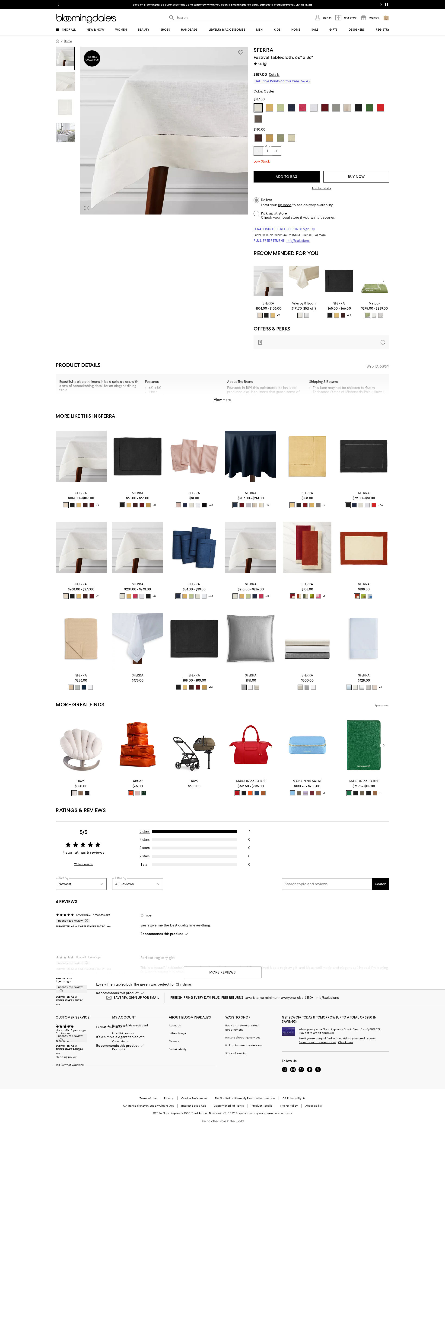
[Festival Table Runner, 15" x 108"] (194, 638)
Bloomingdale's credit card (130, 1025)
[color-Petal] (178, 505)
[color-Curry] (148, 505)
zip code (284, 205)
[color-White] (306, 315)
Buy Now (356, 177)
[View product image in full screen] (86, 208)
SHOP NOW (273, 4)
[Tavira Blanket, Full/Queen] (81, 638)
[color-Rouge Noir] (368, 793)
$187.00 (260, 74)
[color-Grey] (318, 505)
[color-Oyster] (259, 315)
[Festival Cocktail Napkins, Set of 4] (194, 547)
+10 (211, 687)
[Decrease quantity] (258, 151)
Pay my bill (119, 1049)
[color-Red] (374, 505)
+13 (349, 315)
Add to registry (321, 188)
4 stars (145, 839)
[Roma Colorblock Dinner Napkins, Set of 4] (307, 547)
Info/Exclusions (298, 241)
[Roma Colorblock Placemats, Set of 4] (363, 547)
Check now (345, 1042)
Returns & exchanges (69, 1049)
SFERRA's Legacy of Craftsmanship (176, 400)
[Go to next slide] (381, 4)
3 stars (145, 848)
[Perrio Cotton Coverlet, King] (307, 638)
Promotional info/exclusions (317, 1042)
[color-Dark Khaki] (71, 687)
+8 (154, 596)
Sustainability (178, 1049)
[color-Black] (266, 315)
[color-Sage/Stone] (305, 596)
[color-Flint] (77, 687)
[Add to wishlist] (240, 52)
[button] (152, 131)
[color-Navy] (185, 505)
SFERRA (263, 50)
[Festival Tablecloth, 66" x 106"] (250, 547)
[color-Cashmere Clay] (299, 793)
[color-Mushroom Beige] (374, 687)
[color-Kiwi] (191, 596)
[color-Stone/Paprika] (299, 596)
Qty (267, 146)
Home (68, 41)
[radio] (260, 315)
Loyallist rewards (123, 1033)
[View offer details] (321, 342)
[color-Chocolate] (343, 315)
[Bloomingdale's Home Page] (86, 18)
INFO (260, 4)
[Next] (384, 281)
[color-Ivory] (300, 315)
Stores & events (235, 1053)
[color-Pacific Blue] (256, 793)
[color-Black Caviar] (244, 793)
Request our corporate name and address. (264, 1113)
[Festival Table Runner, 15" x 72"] (339, 281)
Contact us (63, 1033)
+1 (324, 596)
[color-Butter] (272, 315)
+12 (267, 505)
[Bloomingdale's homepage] (57, 41)
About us (175, 1025)
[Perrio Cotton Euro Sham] (250, 638)
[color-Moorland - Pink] (137, 793)
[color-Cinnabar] (91, 505)
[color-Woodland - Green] (143, 793)
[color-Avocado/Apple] (312, 596)
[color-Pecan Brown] (263, 793)
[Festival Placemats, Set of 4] (363, 456)
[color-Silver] (244, 687)
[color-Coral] (130, 793)
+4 (380, 687)
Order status (120, 1041)
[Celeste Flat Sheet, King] (363, 638)
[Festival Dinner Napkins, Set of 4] (194, 456)
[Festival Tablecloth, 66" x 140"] (81, 547)
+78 (211, 505)
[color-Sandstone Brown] (318, 793)
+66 (380, 505)
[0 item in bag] (386, 17)
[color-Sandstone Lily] (375, 793)
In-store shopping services (242, 1037)
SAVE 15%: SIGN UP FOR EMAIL (136, 998)
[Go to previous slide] (58, 4)
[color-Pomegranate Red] (237, 793)
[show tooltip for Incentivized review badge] (85, 921)
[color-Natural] (254, 505)
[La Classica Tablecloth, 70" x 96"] (304, 281)
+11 (278, 315)
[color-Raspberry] (135, 596)
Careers (174, 1041)
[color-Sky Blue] (292, 793)
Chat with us (64, 1025)
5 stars (145, 831)
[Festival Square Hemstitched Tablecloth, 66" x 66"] (307, 456)
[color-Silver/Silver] (380, 315)
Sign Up (309, 229)
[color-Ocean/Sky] (370, 596)
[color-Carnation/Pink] (318, 596)
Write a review (83, 864)
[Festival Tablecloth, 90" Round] (250, 456)
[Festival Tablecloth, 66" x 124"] (137, 547)
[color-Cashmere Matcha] (362, 793)
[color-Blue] (348, 687)
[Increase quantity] (276, 151)
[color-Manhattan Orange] (250, 793)
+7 (323, 505)
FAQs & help (63, 1041)
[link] (268, 309)
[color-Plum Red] (312, 793)
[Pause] (386, 4)
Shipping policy (66, 1057)
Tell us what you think (70, 1065)
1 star (145, 864)
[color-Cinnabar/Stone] (292, 596)
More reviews (222, 972)
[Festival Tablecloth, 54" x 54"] (268, 281)
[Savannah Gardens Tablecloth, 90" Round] (374, 281)
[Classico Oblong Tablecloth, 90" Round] (137, 638)
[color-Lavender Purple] (305, 793)
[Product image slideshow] (164, 131)
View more (222, 400)
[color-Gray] (248, 505)
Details (274, 75)
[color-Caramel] (80, 793)
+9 (97, 505)
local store (290, 217)
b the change (177, 1033)
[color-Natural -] (74, 793)
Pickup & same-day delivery (243, 1045)
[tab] (65, 58)
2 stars (145, 856)
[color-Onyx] (87, 793)
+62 (210, 596)
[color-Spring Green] (367, 315)
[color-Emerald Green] (349, 793)
